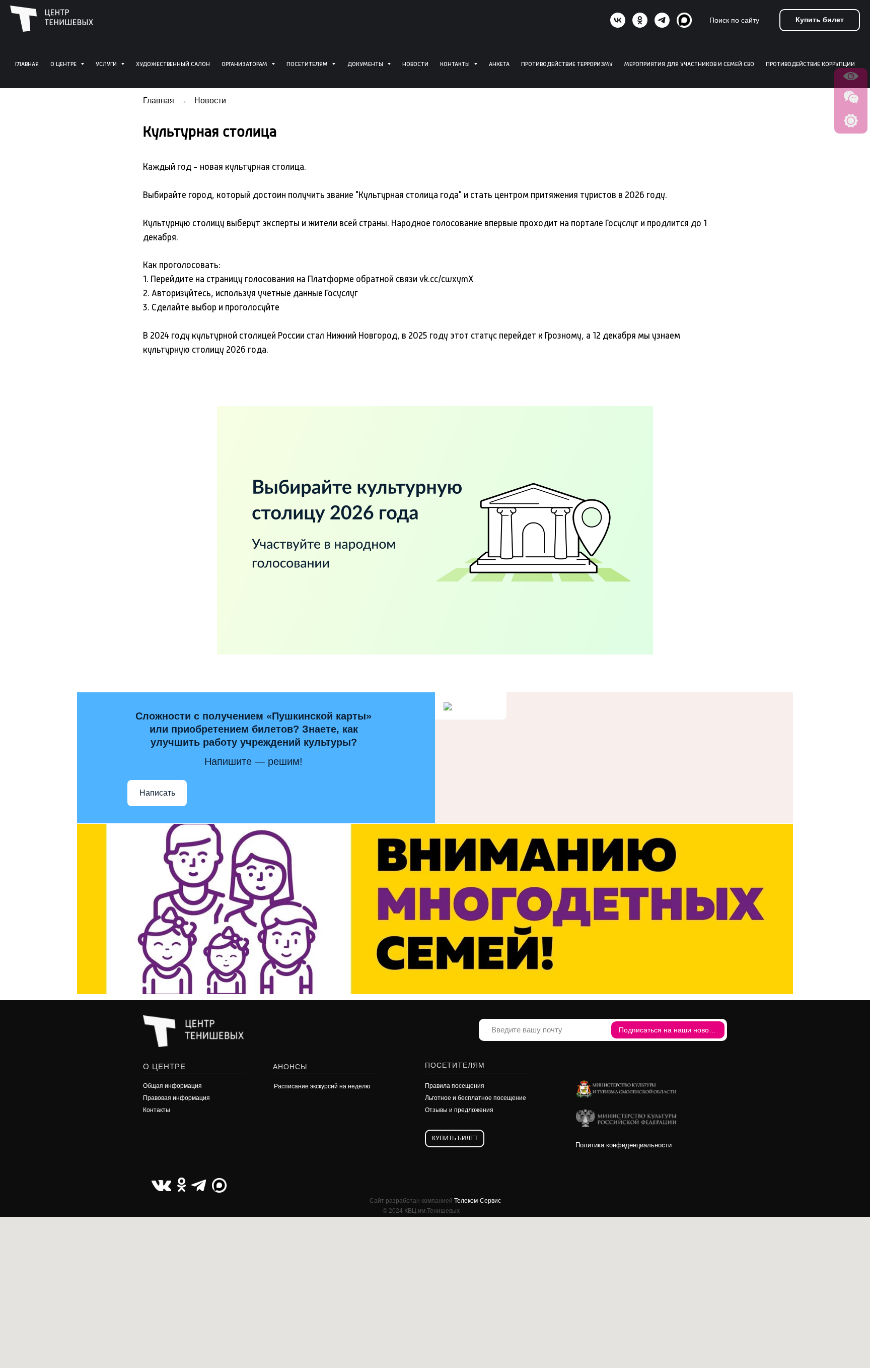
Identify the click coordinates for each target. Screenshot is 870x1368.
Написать (157, 793)
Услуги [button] (107, 64)
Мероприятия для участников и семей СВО (689, 64)
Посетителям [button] (307, 64)
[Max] (684, 20)
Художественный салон (173, 64)
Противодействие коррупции (810, 64)
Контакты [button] (455, 64)
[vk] (617, 20)
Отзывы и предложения (459, 1110)
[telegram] (662, 20)
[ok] (639, 20)
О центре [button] (64, 64)
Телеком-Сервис (477, 1200)
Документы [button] (366, 64)
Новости (415, 64)
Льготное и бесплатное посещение (475, 1097)
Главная (27, 64)
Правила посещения (454, 1085)
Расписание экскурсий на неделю (322, 1086)
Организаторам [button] (245, 64)
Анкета (499, 64)
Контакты (156, 1110)
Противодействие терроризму (567, 64)
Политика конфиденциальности (623, 1145)
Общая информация (172, 1085)
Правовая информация (176, 1097)
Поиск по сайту (734, 20)
